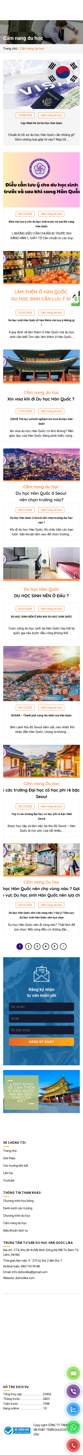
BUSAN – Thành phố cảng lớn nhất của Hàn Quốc (41, 715)
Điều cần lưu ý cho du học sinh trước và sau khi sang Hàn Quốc (41, 224)
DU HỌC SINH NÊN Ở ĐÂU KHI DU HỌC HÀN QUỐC (41, 616)
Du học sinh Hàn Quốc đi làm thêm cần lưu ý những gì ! (41, 322)
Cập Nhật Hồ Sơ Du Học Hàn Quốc (41, 123)
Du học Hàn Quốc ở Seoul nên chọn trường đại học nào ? (41, 520)
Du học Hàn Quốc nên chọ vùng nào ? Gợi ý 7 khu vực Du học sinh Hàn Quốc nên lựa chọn (41, 915)
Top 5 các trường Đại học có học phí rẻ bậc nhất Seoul (41, 816)
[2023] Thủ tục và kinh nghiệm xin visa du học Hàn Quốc (41, 421)
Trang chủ (10, 48)
